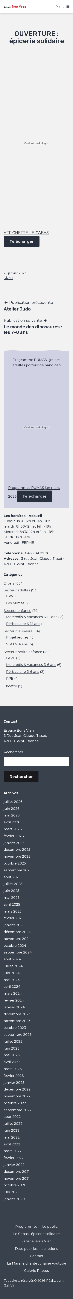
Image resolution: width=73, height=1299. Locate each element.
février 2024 (14, 1000)
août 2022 (12, 1117)
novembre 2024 (17, 939)
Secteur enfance (17, 611)
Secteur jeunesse (18, 631)
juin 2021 (11, 1192)
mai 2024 (12, 980)
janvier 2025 (14, 925)
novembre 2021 (17, 1179)
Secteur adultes (17, 590)
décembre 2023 (17, 1014)
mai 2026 (12, 815)
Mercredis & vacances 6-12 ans (31, 617)
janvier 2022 (14, 1165)
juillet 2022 (13, 1124)
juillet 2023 (13, 1041)
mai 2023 (12, 1055)
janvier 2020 (14, 1199)
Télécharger (22, 241)
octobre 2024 (15, 946)
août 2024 (12, 959)
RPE (9, 678)
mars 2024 (13, 993)
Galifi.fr (9, 1285)
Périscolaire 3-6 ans (22, 672)
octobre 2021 (14, 1185)
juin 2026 (11, 809)
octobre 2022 (15, 1103)
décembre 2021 (17, 1172)
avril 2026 (12, 822)
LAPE (10, 658)
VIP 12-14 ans (17, 644)
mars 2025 (13, 911)
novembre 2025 (17, 856)
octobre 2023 (15, 1028)
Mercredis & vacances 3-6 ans (31, 665)
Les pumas (15, 603)
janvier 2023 (14, 1083)
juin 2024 (12, 973)
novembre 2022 (17, 1096)
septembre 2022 (18, 1110)
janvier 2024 (14, 1007)
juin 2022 (11, 1130)
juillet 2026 (13, 802)
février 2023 (14, 1076)
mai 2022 (12, 1137)
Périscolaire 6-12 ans (23, 624)
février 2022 (14, 1158)
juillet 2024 (13, 966)
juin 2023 (11, 1048)
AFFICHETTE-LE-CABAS (26, 232)
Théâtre (10, 686)
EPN (9, 596)
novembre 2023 (17, 1021)
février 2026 (14, 836)
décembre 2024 (17, 932)
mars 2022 (13, 1151)
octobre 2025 (15, 863)
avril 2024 (12, 987)
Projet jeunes (17, 637)
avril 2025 (12, 904)
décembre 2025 (17, 850)
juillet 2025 (13, 884)
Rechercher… (14, 752)
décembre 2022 (17, 1089)
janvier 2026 (14, 843)
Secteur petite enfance (23, 652)
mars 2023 (13, 1069)
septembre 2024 (18, 952)
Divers (8, 278)
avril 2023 (12, 1062)
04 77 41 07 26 (37, 553)
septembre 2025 (17, 870)
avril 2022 (12, 1144)
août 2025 (12, 877)
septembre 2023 (18, 1035)
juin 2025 (11, 891)
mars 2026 (13, 829)
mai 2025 (11, 898)
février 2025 (14, 918)
